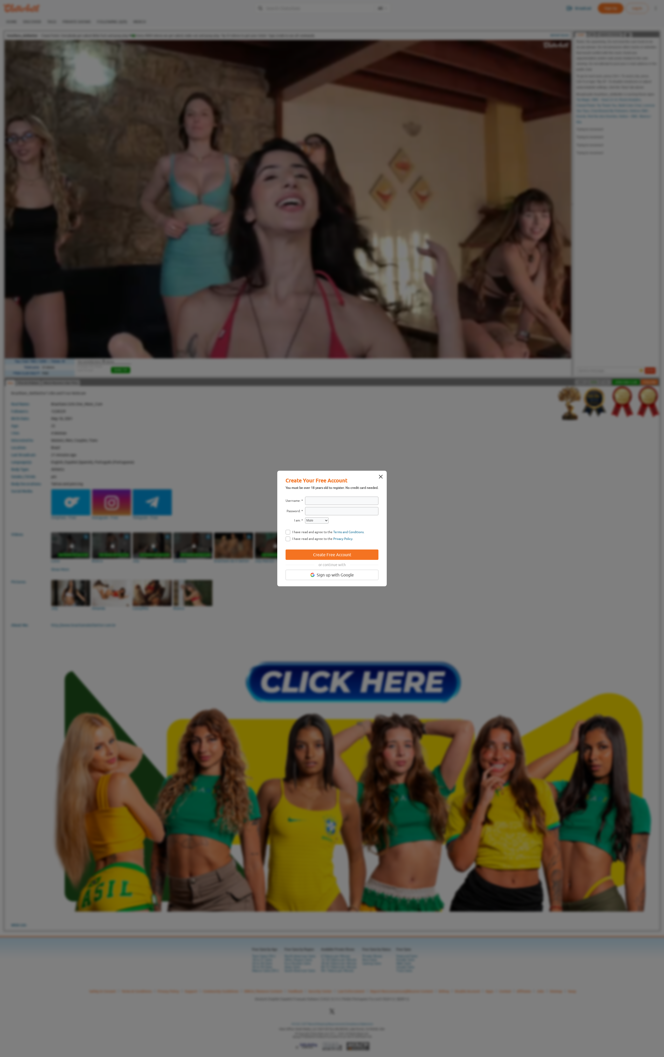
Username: (293, 501)
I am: (297, 520)
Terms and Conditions (348, 532)
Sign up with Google (335, 575)
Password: (294, 511)
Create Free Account (332, 554)
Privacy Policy (342, 539)
